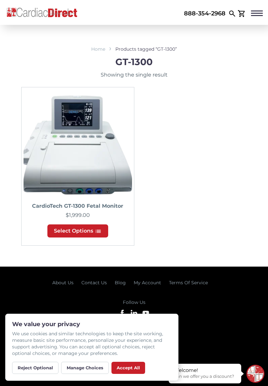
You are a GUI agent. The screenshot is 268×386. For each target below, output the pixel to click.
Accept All (128, 367)
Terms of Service (188, 283)
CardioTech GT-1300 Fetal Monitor (77, 206)
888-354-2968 (205, 13)
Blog (120, 283)
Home (98, 49)
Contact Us (94, 283)
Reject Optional (35, 367)
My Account (147, 283)
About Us (63, 283)
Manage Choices (85, 367)
